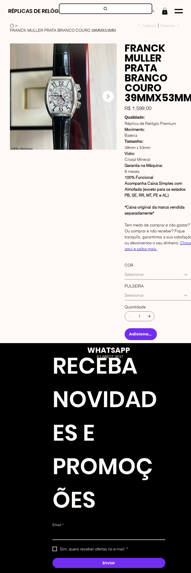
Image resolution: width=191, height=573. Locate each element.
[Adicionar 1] (149, 316)
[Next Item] (108, 96)
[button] (165, 11)
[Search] (105, 8)
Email (57, 525)
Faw (117, 379)
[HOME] (12, 25)
